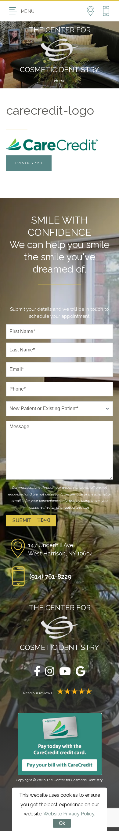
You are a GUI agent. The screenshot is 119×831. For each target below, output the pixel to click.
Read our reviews (38, 693)
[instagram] (50, 672)
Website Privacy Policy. (69, 814)
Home (59, 80)
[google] (80, 672)
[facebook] (37, 672)
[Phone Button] (106, 11)
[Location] (94, 11)
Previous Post (28, 163)
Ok (62, 823)
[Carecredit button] (60, 744)
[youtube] (65, 672)
